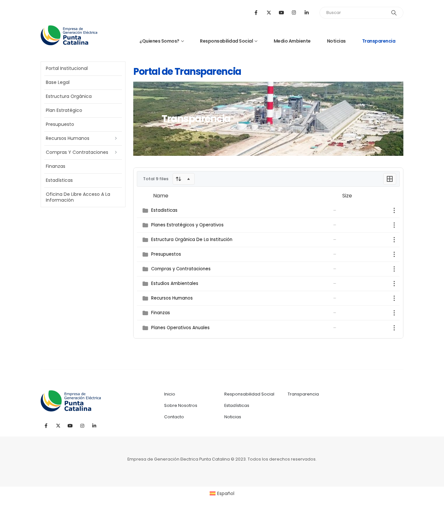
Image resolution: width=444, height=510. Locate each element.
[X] (268, 12)
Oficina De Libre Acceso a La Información (78, 197)
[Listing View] (389, 179)
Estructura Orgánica (69, 96)
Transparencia (379, 41)
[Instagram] (294, 12)
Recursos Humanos (67, 138)
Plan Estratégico (64, 110)
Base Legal (58, 82)
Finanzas (55, 166)
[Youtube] (281, 12)
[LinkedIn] (306, 12)
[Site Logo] (69, 35)
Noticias (336, 41)
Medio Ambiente (292, 41)
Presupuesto (60, 124)
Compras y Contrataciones (77, 152)
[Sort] (184, 179)
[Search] (394, 12)
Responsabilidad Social (226, 41)
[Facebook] (256, 12)
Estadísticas (59, 180)
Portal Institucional (67, 68)
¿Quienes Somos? (159, 41)
